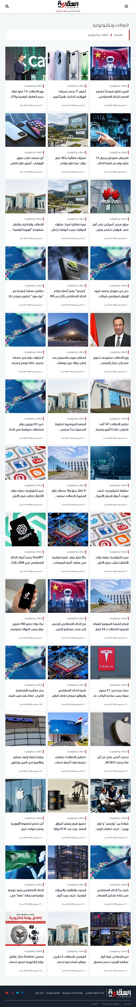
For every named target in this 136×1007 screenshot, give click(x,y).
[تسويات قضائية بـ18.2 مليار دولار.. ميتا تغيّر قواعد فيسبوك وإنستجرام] (68, 129)
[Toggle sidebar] (126, 7)
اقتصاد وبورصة (53, 993)
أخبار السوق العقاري (94, 993)
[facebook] (22, 992)
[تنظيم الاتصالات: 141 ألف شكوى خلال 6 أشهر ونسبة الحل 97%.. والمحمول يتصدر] (110, 396)
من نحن (127, 1004)
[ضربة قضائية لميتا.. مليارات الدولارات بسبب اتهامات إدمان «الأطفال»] (68, 196)
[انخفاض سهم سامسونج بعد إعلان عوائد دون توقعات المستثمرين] (68, 329)
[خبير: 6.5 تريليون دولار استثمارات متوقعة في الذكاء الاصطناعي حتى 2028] (25, 396)
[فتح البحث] (7, 6)
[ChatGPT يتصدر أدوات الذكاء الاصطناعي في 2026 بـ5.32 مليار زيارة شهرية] (25, 529)
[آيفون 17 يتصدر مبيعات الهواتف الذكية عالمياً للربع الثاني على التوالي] (68, 63)
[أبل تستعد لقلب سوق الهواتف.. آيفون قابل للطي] (25, 129)
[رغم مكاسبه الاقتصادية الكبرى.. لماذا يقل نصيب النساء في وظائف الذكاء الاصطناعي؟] (25, 662)
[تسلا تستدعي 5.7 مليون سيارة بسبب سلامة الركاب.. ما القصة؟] (110, 662)
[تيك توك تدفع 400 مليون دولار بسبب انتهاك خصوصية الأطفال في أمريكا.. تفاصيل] (25, 595)
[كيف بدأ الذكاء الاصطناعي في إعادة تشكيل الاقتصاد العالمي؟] (110, 862)
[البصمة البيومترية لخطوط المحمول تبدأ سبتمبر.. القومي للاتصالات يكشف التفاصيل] (68, 396)
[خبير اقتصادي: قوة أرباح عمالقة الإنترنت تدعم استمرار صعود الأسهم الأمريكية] (110, 928)
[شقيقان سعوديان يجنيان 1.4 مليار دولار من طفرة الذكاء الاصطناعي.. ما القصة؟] (110, 129)
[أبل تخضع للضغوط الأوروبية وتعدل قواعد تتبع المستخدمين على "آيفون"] (25, 795)
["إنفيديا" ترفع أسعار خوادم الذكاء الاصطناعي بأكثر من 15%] (68, 262)
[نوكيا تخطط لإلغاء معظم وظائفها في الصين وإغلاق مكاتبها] (25, 728)
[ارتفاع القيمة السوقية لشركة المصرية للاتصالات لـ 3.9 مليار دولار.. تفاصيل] (110, 595)
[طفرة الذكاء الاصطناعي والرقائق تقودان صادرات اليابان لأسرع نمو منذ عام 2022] (68, 662)
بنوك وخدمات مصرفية (72, 993)
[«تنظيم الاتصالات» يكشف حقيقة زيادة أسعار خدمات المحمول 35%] (68, 728)
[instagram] (12, 992)
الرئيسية (118, 35)
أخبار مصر (39, 993)
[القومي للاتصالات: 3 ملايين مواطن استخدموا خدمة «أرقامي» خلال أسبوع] (68, 928)
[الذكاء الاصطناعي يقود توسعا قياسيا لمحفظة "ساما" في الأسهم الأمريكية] (25, 862)
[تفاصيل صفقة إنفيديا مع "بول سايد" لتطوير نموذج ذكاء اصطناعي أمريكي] (25, 262)
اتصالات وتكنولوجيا (98, 35)
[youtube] (6, 992)
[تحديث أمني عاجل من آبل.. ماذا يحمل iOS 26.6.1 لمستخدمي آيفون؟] (110, 728)
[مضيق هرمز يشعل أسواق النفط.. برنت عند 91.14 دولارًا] (68, 795)
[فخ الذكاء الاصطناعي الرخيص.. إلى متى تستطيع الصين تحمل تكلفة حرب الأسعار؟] (68, 595)
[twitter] (17, 992)
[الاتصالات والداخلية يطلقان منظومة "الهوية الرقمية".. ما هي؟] (25, 196)
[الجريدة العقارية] (120, 993)
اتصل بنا (94, 1004)
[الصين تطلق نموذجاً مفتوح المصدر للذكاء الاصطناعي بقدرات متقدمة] (110, 63)
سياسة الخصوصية (111, 1004)
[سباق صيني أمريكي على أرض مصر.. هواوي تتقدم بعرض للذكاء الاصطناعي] (110, 196)
